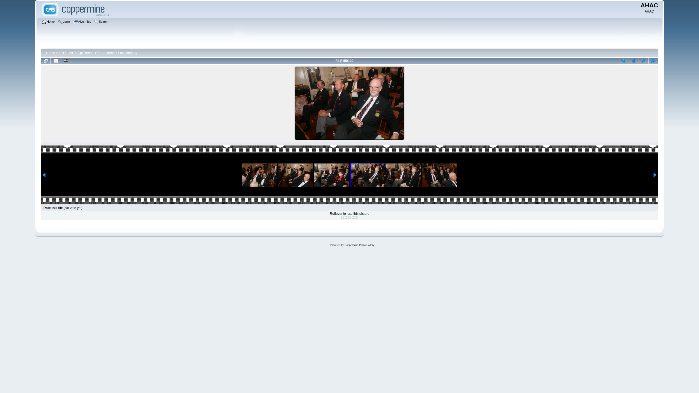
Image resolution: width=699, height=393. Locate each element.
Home (50, 53)
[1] (342, 217)
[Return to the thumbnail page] (46, 61)
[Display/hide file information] (56, 61)
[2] (346, 217)
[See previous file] (633, 61)
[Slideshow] (66, 61)
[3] (349, 217)
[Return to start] (623, 61)
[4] (353, 217)
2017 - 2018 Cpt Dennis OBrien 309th (87, 53)
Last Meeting (127, 53)
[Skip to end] (653, 61)
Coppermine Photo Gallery (359, 245)
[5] (357, 217)
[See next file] (643, 61)
